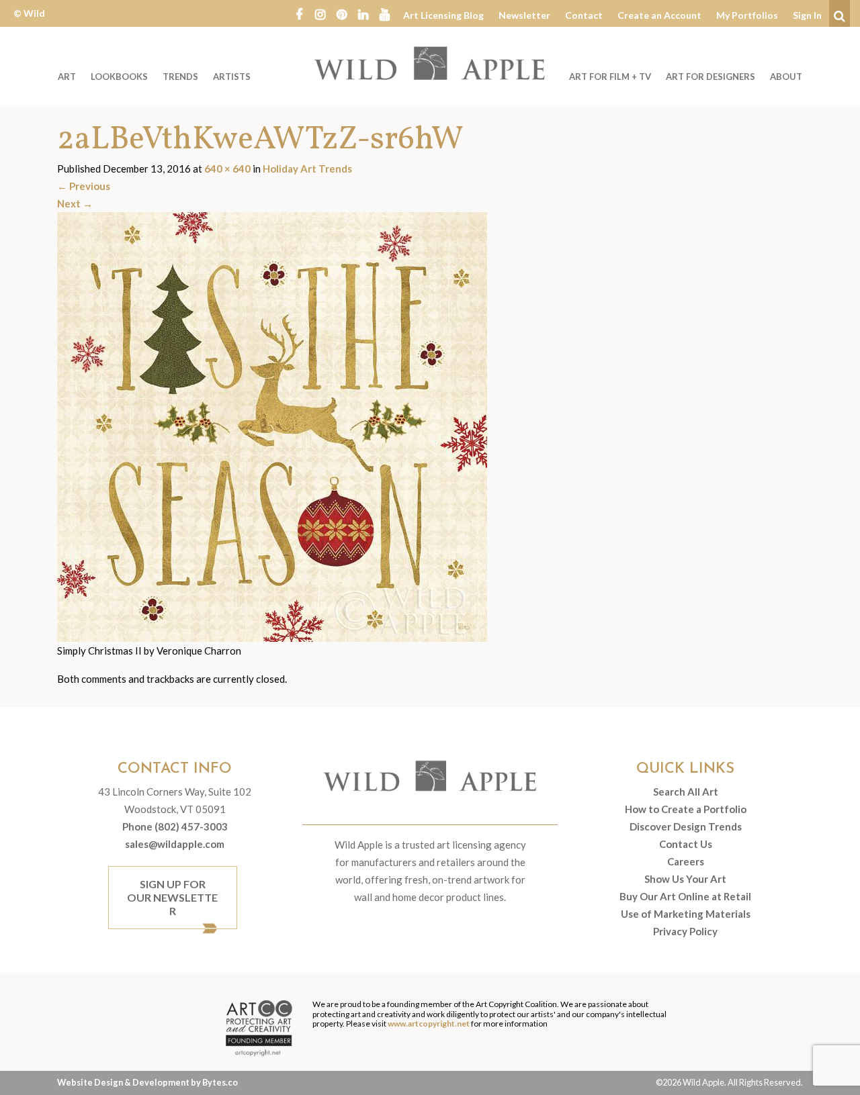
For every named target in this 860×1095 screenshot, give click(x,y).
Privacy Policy (685, 931)
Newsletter (524, 15)
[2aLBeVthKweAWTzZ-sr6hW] (272, 426)
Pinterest (342, 13)
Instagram (320, 13)
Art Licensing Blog (443, 15)
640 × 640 (227, 168)
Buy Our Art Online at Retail (685, 896)
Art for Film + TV (610, 76)
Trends (180, 76)
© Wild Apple (29, 23)
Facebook (299, 13)
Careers (685, 861)
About (786, 76)
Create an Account (659, 15)
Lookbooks (119, 76)
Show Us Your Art (685, 879)
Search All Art (685, 791)
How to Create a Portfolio (685, 809)
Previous (83, 186)
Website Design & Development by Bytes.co (147, 1082)
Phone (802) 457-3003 (175, 826)
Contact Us (685, 844)
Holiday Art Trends (307, 168)
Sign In (807, 15)
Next (75, 203)
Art (67, 76)
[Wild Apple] (430, 63)
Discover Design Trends (686, 826)
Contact (584, 15)
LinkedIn (363, 13)
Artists (232, 76)
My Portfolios (747, 15)
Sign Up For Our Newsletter (172, 897)
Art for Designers (710, 76)
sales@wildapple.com (174, 844)
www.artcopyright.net (429, 1023)
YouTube (385, 13)
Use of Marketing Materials (685, 914)
